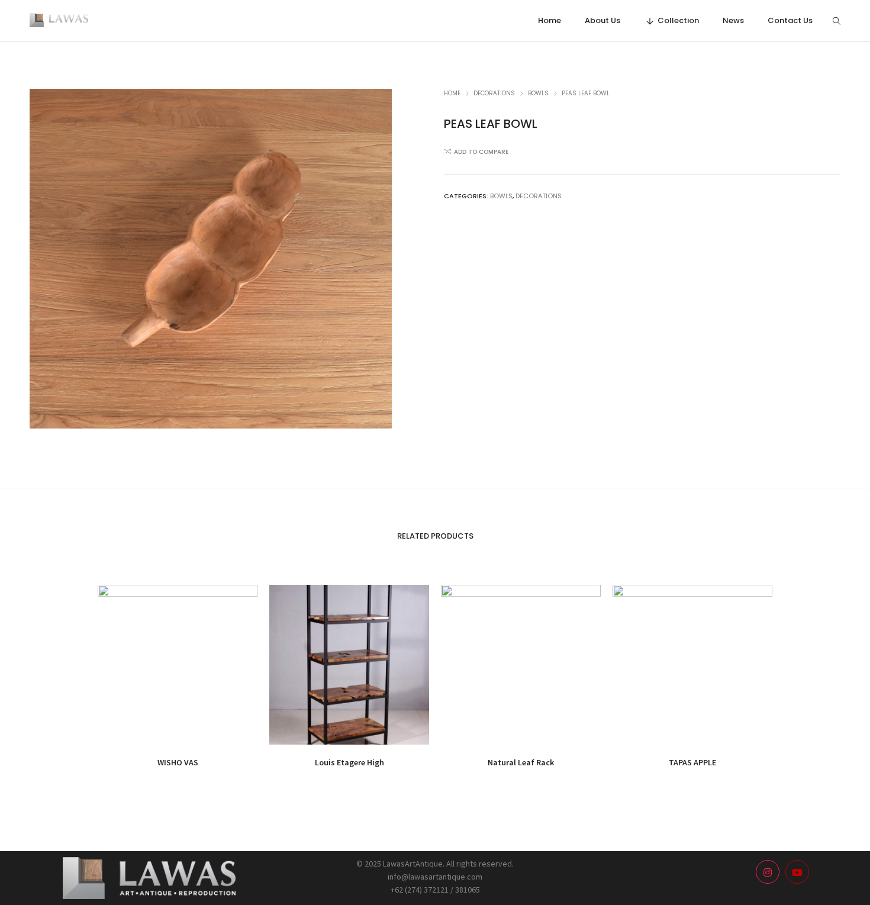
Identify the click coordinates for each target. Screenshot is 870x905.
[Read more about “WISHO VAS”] (151, 730)
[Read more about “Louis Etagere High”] (323, 730)
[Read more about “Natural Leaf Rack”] (494, 730)
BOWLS (538, 93)
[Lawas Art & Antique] (59, 22)
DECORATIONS (494, 93)
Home (452, 93)
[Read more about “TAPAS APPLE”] (666, 730)
